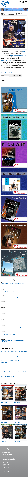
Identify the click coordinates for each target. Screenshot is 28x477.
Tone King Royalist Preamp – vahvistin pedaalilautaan (14, 291)
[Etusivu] (5, 4)
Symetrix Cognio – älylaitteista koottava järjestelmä (13, 327)
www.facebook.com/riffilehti (9, 459)
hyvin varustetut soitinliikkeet (18, 55)
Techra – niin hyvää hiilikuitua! (8, 315)
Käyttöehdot (6, 464)
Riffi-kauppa (6, 471)
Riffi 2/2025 (4, 441)
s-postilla (3, 64)
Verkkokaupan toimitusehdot (10, 465)
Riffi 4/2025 (4, 422)
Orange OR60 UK (5, 321)
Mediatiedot (6, 462)
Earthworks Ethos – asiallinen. (8, 303)
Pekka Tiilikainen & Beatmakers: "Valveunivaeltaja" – (14, 309)
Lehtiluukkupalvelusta (7, 72)
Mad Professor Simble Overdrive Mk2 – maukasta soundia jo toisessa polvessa (13, 333)
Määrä (2, 75)
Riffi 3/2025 (17, 422)
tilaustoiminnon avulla (7, 60)
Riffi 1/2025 (17, 441)
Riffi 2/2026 (4, 402)
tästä (23, 51)
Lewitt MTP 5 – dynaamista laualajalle (10, 297)
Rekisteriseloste (7, 467)
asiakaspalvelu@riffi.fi (11, 458)
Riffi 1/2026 (17, 403)
